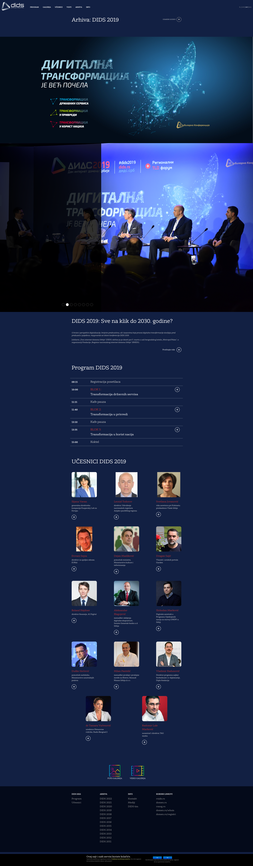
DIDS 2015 (105, 826)
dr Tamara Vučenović (98, 725)
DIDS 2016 (105, 822)
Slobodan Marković (167, 610)
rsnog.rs (160, 806)
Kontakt (132, 799)
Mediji (131, 802)
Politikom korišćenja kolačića (120, 859)
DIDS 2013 (105, 834)
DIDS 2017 (105, 818)
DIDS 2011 (105, 841)
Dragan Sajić (163, 556)
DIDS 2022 (106, 799)
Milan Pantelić (122, 671)
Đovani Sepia (79, 556)
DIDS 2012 (106, 838)
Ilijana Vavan (79, 501)
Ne (167, 857)
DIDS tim (133, 806)
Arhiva (78, 7)
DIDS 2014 (106, 830)
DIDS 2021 (106, 802)
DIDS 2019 (105, 810)
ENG (250, 7)
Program (34, 7)
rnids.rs (160, 799)
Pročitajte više (168, 349)
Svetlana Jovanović (167, 501)
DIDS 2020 (106, 806)
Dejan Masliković (124, 556)
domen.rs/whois (165, 810)
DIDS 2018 (106, 814)
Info (88, 7)
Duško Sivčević (80, 671)
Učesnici (59, 7)
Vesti (69, 7)
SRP (246, 7)
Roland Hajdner (81, 610)
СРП (243, 7)
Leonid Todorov (123, 501)
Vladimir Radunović (168, 671)
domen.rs (161, 802)
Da (157, 857)
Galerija (47, 7)
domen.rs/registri (166, 814)
